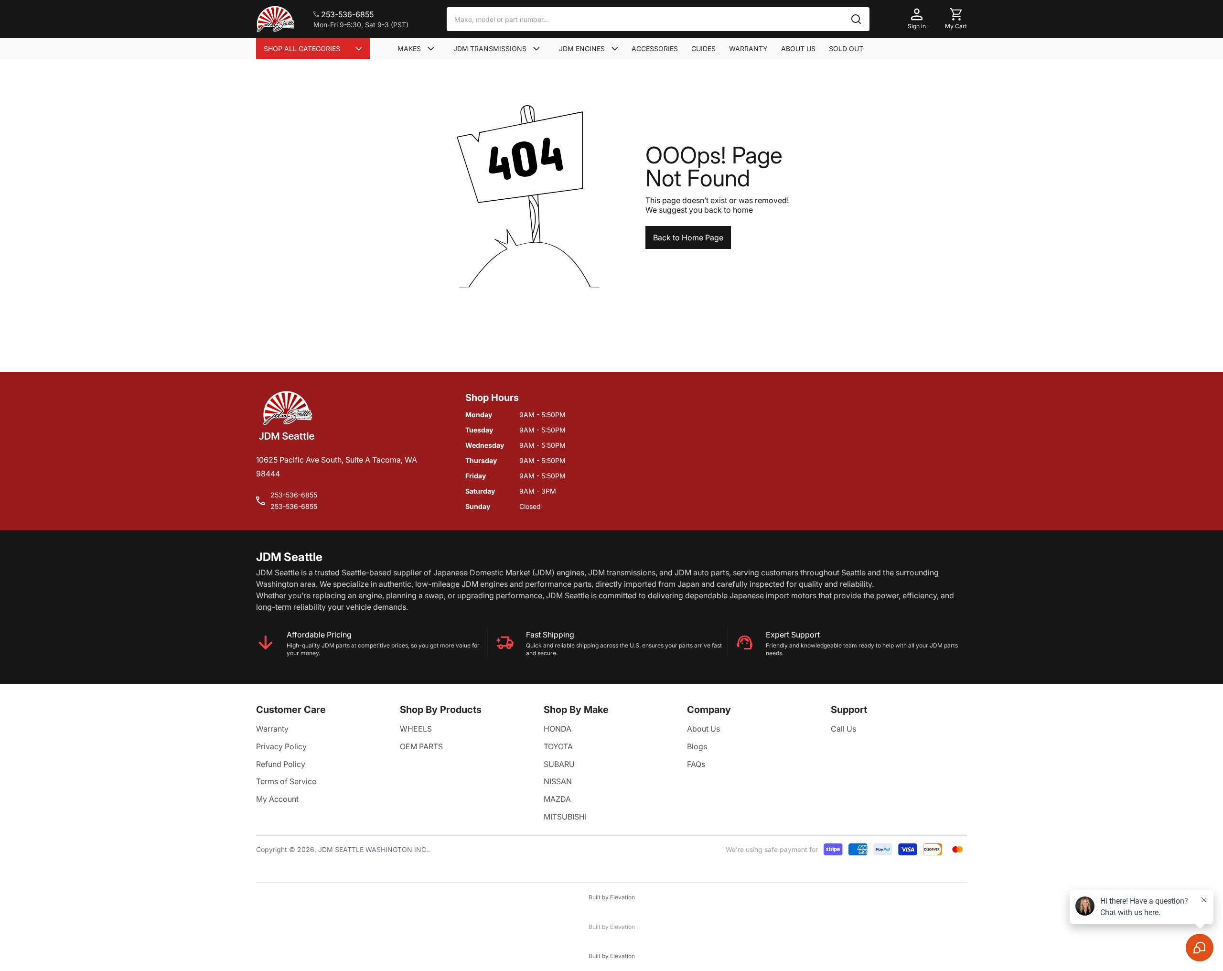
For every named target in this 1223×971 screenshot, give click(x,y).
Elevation (622, 897)
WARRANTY (748, 48)
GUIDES (703, 48)
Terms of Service (286, 781)
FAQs (696, 764)
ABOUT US (798, 48)
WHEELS (416, 729)
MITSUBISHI (565, 816)
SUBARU (559, 764)
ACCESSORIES (655, 48)
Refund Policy (280, 764)
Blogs (697, 746)
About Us (703, 729)
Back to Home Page (688, 237)
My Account (277, 799)
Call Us (843, 729)
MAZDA (557, 799)
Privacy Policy (281, 746)
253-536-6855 (293, 495)
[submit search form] (856, 19)
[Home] (275, 19)
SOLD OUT (846, 48)
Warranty (272, 729)
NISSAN (558, 781)
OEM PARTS (421, 746)
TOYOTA (558, 746)
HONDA (557, 729)
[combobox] (658, 19)
